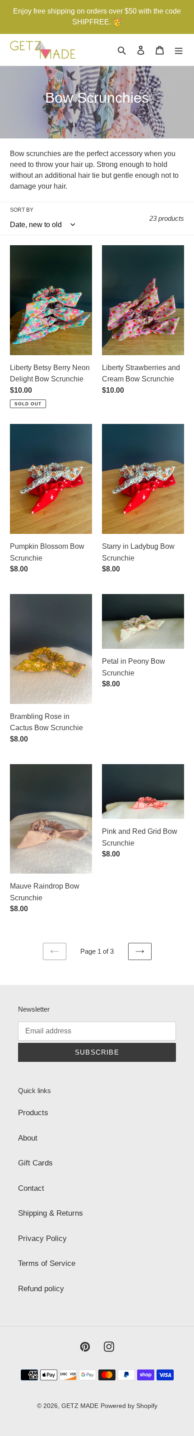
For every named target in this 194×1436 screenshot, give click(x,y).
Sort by (21, 210)
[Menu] (178, 49)
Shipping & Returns (50, 1213)
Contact (31, 1188)
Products (33, 1112)
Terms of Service (46, 1263)
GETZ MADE (79, 1405)
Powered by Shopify (129, 1405)
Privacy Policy (42, 1238)
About (27, 1138)
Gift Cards (35, 1163)
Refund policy (41, 1288)
